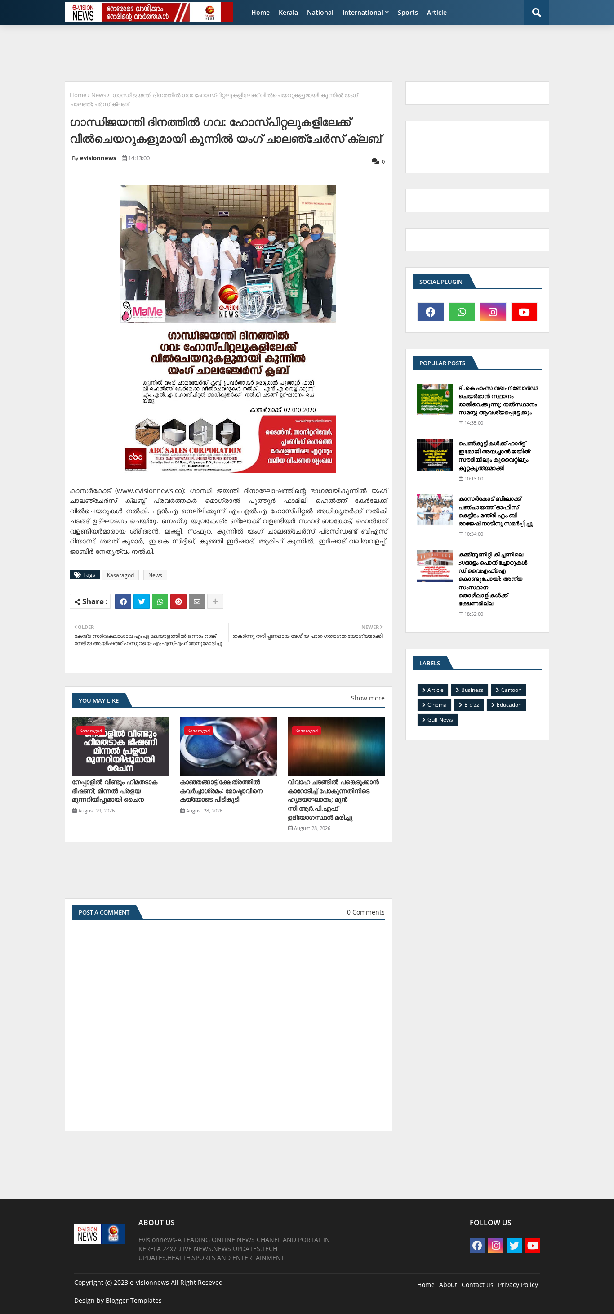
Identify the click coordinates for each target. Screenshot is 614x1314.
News (98, 95)
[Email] (197, 601)
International (363, 12)
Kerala (288, 12)
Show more (368, 698)
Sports (408, 12)
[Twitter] (141, 601)
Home (260, 12)
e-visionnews (149, 1282)
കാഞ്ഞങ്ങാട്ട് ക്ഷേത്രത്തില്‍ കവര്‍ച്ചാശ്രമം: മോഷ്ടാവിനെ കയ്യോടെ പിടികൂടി (221, 790)
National (320, 12)
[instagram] (493, 311)
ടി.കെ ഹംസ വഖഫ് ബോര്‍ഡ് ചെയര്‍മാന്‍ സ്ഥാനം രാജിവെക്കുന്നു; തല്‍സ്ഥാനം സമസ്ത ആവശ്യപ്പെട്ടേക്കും (498, 400)
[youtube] (524, 311)
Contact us (478, 1284)
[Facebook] (123, 601)
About (448, 1284)
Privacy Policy (518, 1284)
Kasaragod (120, 575)
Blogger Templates (134, 1300)
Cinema (437, 705)
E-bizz (471, 705)
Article (437, 12)
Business (472, 690)
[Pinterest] (178, 601)
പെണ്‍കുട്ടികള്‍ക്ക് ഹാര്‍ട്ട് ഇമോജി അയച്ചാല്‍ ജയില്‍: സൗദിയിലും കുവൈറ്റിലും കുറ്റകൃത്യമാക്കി (495, 455)
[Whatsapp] (160, 601)
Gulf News (440, 719)
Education (509, 705)
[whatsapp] (462, 311)
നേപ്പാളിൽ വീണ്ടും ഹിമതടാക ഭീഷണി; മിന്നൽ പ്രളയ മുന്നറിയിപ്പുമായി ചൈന (114, 790)
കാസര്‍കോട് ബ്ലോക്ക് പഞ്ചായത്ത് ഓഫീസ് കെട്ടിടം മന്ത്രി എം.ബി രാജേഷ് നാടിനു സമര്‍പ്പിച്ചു (495, 510)
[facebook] (430, 311)
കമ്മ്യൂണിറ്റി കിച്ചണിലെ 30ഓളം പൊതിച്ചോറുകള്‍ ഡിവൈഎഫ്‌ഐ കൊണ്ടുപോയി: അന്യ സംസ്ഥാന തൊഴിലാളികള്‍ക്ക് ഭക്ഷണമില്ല (492, 578)
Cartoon (511, 690)
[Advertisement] (278, 52)
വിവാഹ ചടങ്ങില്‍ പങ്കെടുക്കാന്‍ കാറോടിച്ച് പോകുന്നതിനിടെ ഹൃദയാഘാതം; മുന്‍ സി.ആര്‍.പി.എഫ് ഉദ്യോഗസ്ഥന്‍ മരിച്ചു (333, 799)
